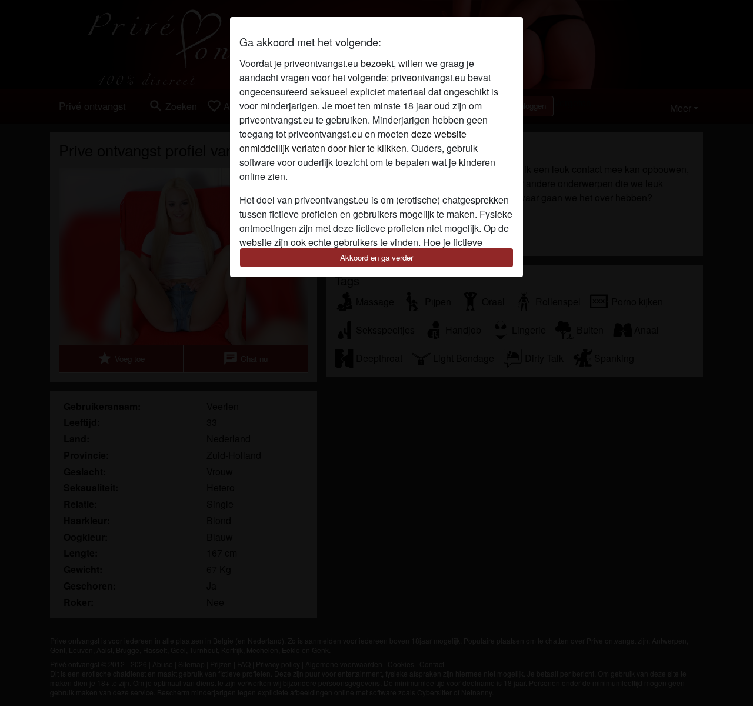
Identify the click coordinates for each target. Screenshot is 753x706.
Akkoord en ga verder (376, 257)
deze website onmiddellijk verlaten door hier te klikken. (353, 141)
